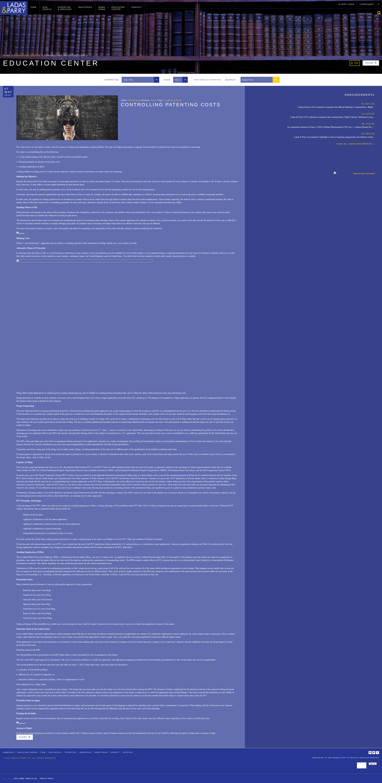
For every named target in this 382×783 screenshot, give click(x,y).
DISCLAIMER (19, 778)
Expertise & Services (65, 8)
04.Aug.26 (368, 104)
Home (6, 55)
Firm (33, 7)
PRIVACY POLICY (47, 778)
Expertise (70, 752)
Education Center (118, 8)
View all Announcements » (355, 144)
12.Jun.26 (368, 114)
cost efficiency (169, 100)
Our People (47, 8)
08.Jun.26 (368, 124)
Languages (367, 4)
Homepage (8, 752)
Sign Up (372, 764)
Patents (153, 100)
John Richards (134, 100)
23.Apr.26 (368, 134)
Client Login (346, 4)
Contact (136, 7)
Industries (85, 7)
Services (128, 752)
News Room (101, 8)
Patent (178, 100)
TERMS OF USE (31, 778)
